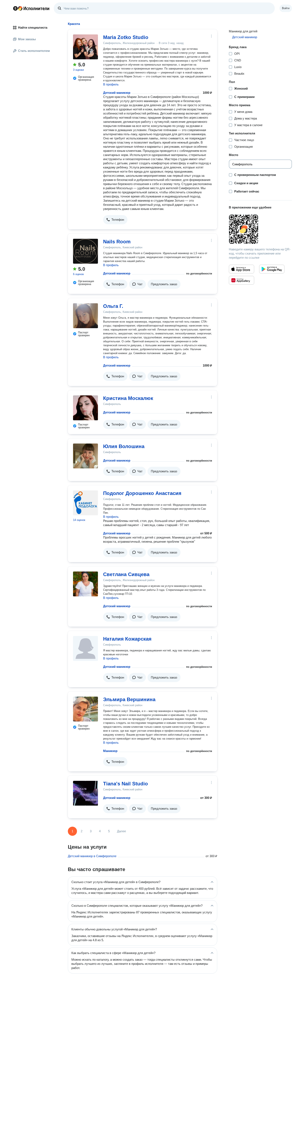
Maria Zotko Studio (125, 37)
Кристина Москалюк (128, 398)
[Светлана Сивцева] (85, 584)
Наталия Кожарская (127, 639)
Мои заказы (27, 39)
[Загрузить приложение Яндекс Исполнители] (260, 229)
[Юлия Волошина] (85, 456)
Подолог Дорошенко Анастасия (142, 493)
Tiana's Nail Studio (125, 783)
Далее (121, 831)
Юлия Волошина (123, 446)
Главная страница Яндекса (15, 8)
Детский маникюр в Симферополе (92, 856)
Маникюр (110, 751)
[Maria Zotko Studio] (85, 46)
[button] (115, 219)
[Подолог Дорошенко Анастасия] (85, 502)
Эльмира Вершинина (129, 699)
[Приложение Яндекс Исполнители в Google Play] (271, 269)
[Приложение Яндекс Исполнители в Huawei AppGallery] (241, 280)
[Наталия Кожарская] (85, 648)
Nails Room (117, 241)
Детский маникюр (116, 92)
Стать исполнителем (34, 50)
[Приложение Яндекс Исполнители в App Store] (241, 269)
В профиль (111, 84)
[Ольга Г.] (85, 315)
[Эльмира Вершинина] (85, 709)
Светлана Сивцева (126, 574)
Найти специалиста (32, 27)
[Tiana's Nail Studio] (85, 793)
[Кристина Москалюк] (85, 407)
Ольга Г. (113, 306)
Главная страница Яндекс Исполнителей (31, 8)
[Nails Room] (85, 251)
